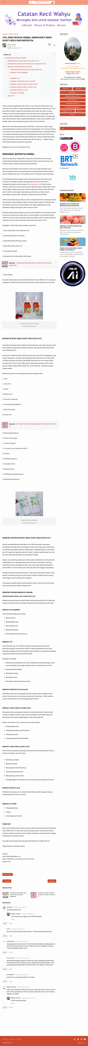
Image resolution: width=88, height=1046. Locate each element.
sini (69, 77)
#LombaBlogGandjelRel (71, 107)
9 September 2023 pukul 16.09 (29, 998)
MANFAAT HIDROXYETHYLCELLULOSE (22, 81)
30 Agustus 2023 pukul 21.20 (23, 987)
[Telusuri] (85, 2)
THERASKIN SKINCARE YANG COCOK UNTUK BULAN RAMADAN (18, 894)
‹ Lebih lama (6, 881)
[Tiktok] (78, 1040)
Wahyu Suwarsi (15, 914)
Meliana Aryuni (11, 987)
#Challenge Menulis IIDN (72, 96)
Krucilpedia (10, 974)
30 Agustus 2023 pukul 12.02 (28, 913)
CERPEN (72, 114)
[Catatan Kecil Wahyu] (42, 2)
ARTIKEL (79, 111)
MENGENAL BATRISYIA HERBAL (16, 58)
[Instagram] (81, 1040)
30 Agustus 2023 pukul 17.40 (22, 941)
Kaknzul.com (11, 941)
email (83, 79)
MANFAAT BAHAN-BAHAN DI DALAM (20, 67)
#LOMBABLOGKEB (66, 111)
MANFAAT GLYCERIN (17, 93)
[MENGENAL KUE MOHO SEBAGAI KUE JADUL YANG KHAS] (73, 223)
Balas (5, 923)
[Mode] (81, 2)
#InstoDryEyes (72, 100)
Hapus (11, 923)
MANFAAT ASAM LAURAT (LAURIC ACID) (23, 87)
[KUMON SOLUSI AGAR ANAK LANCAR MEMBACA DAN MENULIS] (73, 245)
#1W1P (65, 89)
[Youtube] (85, 1040)
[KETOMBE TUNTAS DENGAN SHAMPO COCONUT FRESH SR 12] (5, 428)
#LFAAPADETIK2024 (72, 103)
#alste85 (78, 89)
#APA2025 (72, 92)
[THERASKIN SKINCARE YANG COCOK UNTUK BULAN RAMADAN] (5, 267)
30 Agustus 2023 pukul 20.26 (21, 974)
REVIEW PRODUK (7, 874)
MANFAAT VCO (15, 78)
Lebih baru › (52, 881)
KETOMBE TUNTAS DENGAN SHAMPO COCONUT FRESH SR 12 (46, 894)
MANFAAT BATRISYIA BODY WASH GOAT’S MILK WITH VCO (27, 64)
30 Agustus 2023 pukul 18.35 (22, 958)
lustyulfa (9, 907)
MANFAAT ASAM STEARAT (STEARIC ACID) (24, 84)
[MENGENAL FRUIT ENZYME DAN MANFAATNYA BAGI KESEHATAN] (73, 201)
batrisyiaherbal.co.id (34, 184)
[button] (4, 54)
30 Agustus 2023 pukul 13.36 (18, 929)
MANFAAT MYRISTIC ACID (18, 90)
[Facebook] (75, 1040)
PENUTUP (11, 96)
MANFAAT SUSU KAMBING (19, 72)
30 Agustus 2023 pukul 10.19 (20, 907)
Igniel (84, 1042)
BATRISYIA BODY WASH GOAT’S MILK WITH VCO (23, 61)
